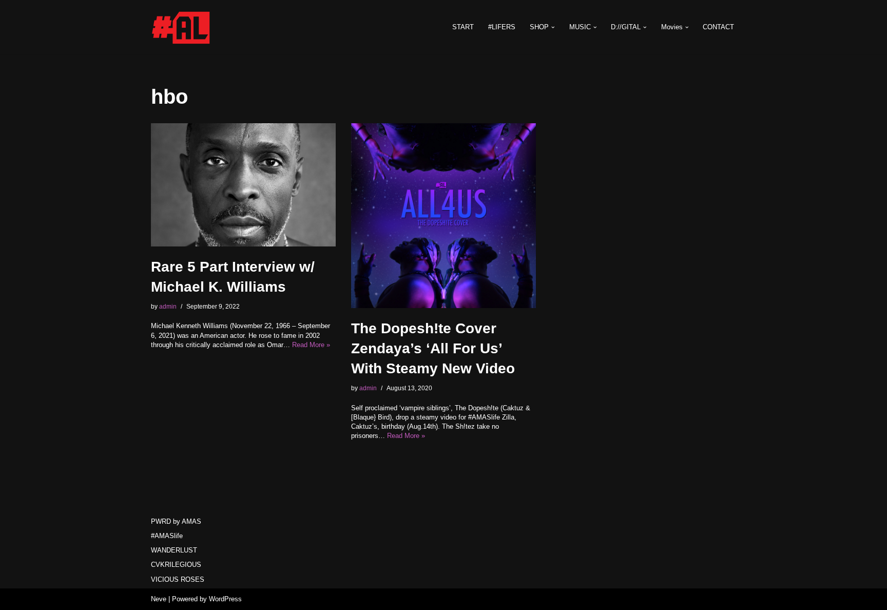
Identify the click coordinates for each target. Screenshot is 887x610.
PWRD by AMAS (176, 521)
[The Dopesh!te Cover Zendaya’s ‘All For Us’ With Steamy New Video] (443, 215)
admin (168, 306)
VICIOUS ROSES (177, 579)
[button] (553, 27)
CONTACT (718, 27)
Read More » (311, 345)
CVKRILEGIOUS (176, 564)
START (463, 27)
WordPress (225, 599)
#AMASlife (167, 536)
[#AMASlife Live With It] (182, 27)
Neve (158, 599)
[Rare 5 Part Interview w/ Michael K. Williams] (243, 184)
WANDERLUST (174, 550)
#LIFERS (501, 27)
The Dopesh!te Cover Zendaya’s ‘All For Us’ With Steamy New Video (433, 348)
